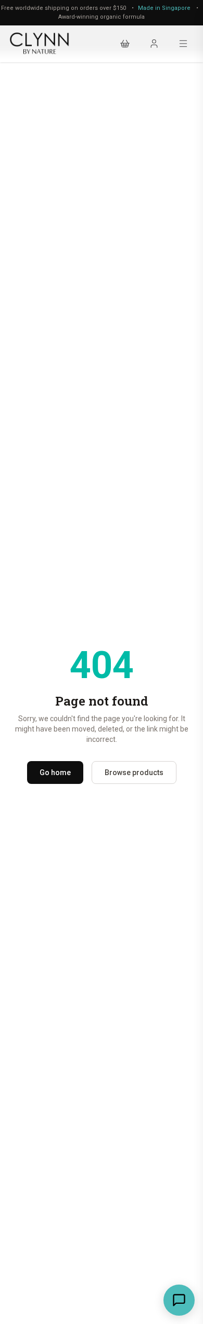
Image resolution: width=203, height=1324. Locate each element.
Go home (55, 772)
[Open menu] (183, 43)
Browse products (134, 772)
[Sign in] (154, 43)
